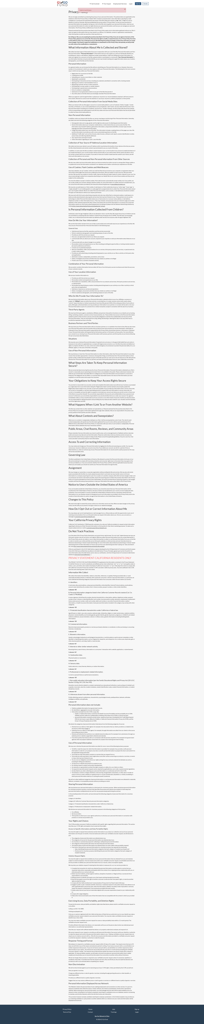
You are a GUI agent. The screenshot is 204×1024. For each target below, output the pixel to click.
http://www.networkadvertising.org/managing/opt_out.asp (89, 206)
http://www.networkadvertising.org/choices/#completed (88, 546)
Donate (145, 3)
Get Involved (95, 4)
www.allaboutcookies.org (118, 184)
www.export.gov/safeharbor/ (82, 554)
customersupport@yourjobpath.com (85, 516)
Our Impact (107, 4)
